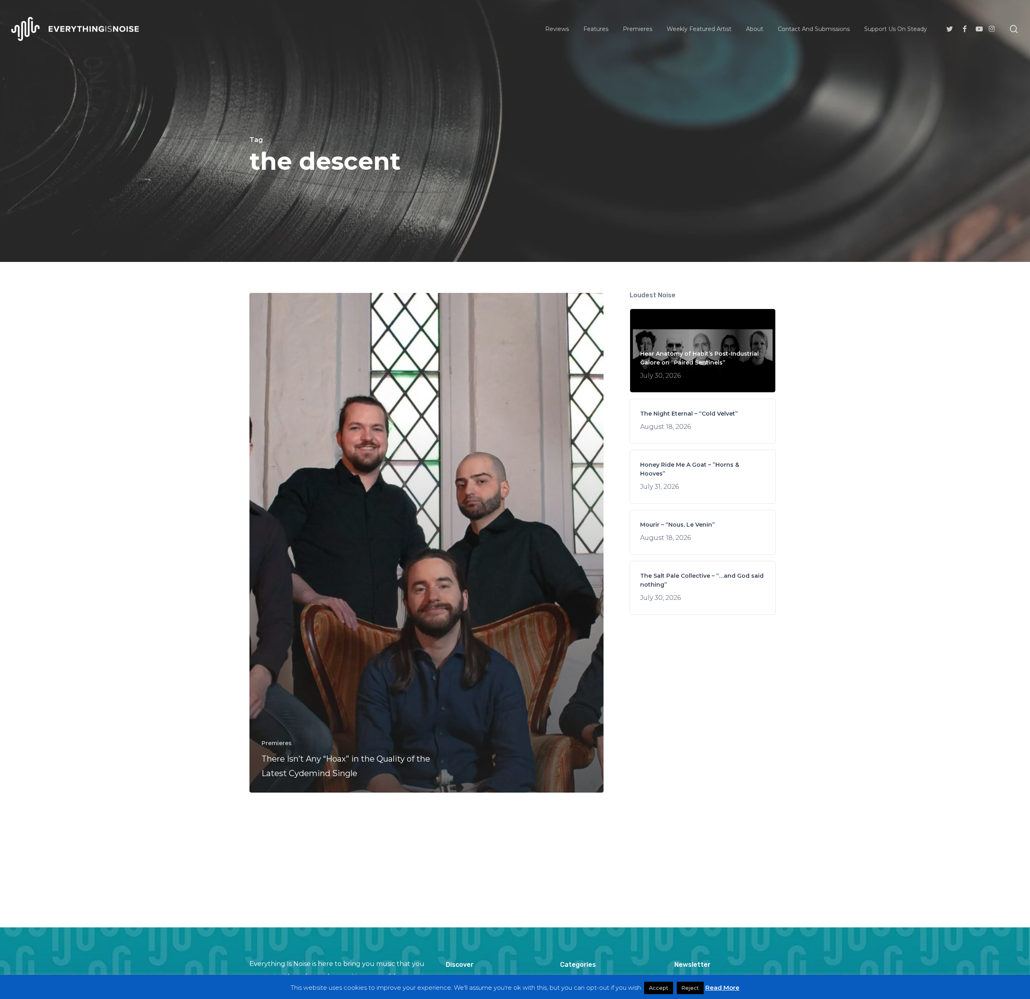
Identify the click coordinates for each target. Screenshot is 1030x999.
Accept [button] (658, 988)
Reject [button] (690, 988)
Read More (722, 987)
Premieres (277, 743)
